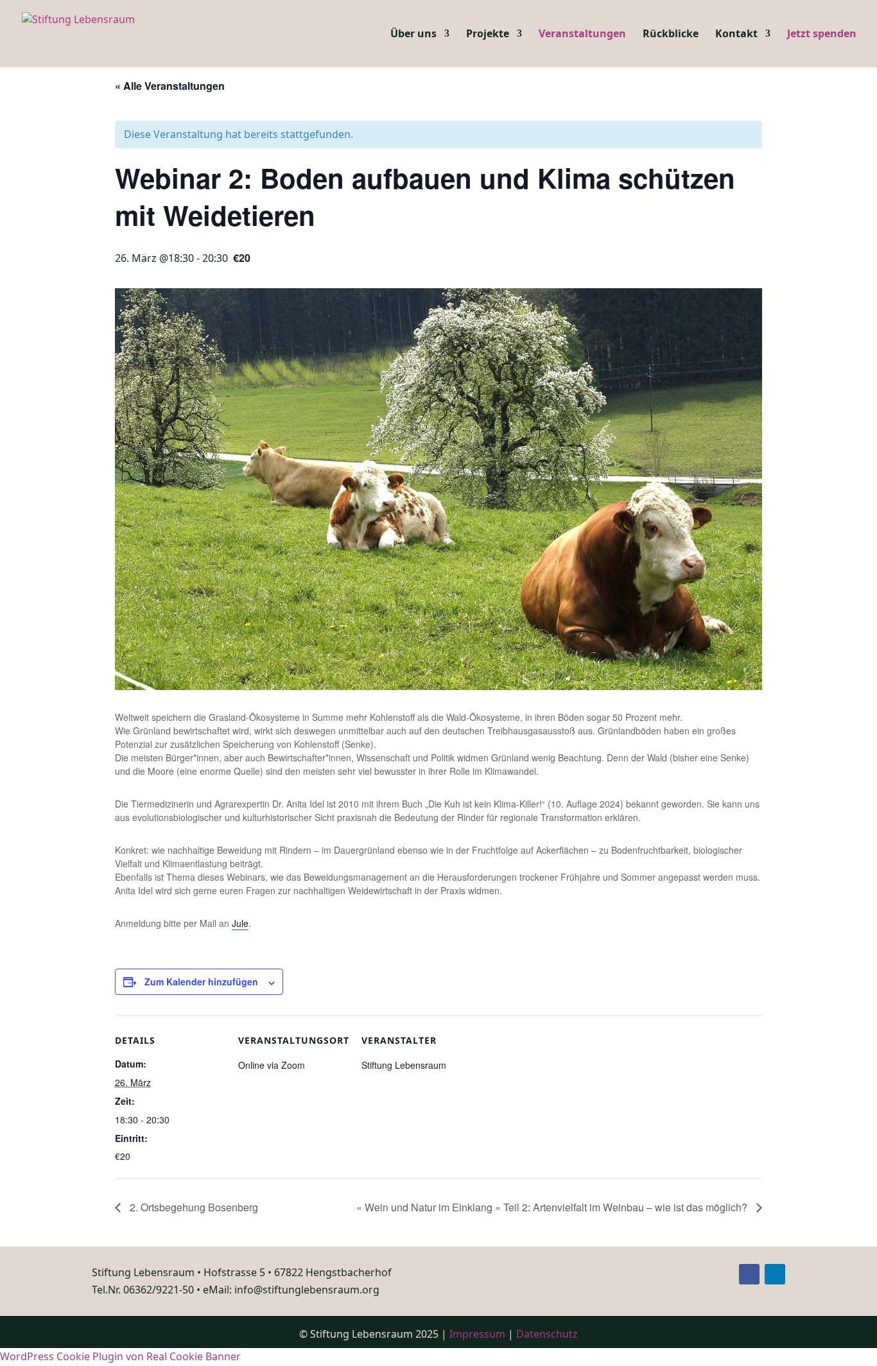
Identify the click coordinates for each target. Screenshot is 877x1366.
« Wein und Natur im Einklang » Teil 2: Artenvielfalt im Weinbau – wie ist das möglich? (553, 1207)
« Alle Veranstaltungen (170, 85)
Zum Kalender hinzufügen (201, 981)
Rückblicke (671, 34)
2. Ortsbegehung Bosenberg (192, 1207)
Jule (240, 923)
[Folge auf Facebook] (749, 1274)
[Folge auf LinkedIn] (775, 1274)
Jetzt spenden (821, 34)
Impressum (477, 1334)
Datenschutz (547, 1334)
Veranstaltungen (582, 34)
